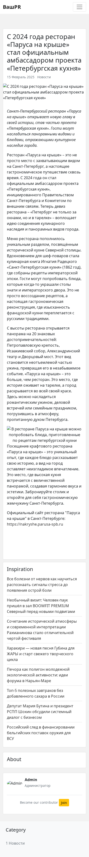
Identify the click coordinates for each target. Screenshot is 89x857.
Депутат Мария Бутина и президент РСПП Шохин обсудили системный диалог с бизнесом (40, 711)
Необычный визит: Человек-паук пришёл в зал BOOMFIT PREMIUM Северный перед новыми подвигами (41, 605)
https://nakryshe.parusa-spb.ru (35, 524)
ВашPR (12, 6)
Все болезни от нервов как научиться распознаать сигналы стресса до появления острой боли (42, 584)
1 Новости (15, 843)
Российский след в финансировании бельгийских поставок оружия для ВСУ (41, 732)
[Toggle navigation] (79, 7)
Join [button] (64, 802)
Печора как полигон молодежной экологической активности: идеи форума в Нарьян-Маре (38, 675)
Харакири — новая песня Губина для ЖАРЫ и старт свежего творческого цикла (41, 653)
